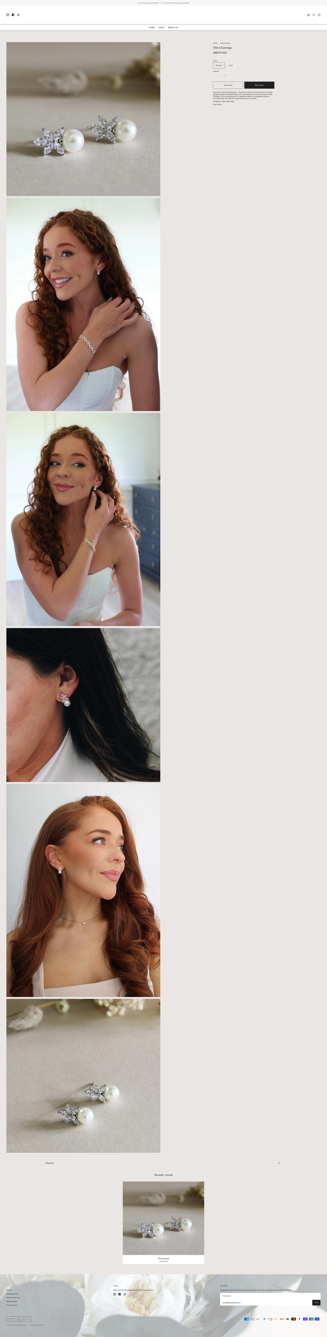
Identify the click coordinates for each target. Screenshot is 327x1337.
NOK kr (24, 1319)
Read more (217, 104)
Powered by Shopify (37, 1325)
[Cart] (319, 15)
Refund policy (11, 1301)
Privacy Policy (11, 1305)
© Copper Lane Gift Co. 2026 (16, 1325)
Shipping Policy (12, 1294)
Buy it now (259, 85)
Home (215, 43)
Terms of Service (13, 1298)
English (11, 1319)
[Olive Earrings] (163, 1218)
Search (9, 1290)
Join (316, 1302)
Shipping (49, 1163)
